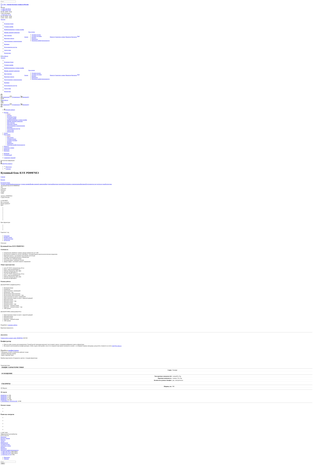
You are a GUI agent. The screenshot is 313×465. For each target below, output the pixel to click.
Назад (8, 114)
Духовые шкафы (5, 184)
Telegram (8, 169)
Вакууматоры (49, 184)
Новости (3, 440)
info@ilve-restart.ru (7, 163)
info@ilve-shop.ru (116, 346)
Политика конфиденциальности (10, 450)
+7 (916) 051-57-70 (6, 15)
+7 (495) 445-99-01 (6, 9)
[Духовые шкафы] (14, 25)
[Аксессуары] (14, 48)
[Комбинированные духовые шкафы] (14, 28)
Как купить (10, 137)
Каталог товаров (5, 438)
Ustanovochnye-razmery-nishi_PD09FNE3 (12, 338)
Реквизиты (4, 448)
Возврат (3, 447)
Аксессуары (101, 184)
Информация (4, 443)
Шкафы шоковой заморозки (37, 184)
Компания (3, 437)
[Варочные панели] (14, 37)
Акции (2, 441)
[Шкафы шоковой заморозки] (14, 31)
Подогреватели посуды (92, 184)
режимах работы (12, 325)
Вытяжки (83, 184)
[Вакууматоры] (14, 34)
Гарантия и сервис (6, 445)
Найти (2, 463)
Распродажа (108, 184)
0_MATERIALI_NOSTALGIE (9, 401)
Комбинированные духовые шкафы (20, 184)
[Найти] (1, 3)
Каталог (9, 115)
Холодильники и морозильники (71, 184)
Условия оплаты (5, 444)
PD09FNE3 (4, 395)
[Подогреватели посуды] (14, 46)
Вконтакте (9, 167)
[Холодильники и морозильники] (14, 40)
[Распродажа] (14, 51)
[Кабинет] (1, 95)
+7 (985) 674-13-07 (6, 10)
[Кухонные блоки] (14, 22)
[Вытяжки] (14, 43)
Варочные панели (58, 184)
